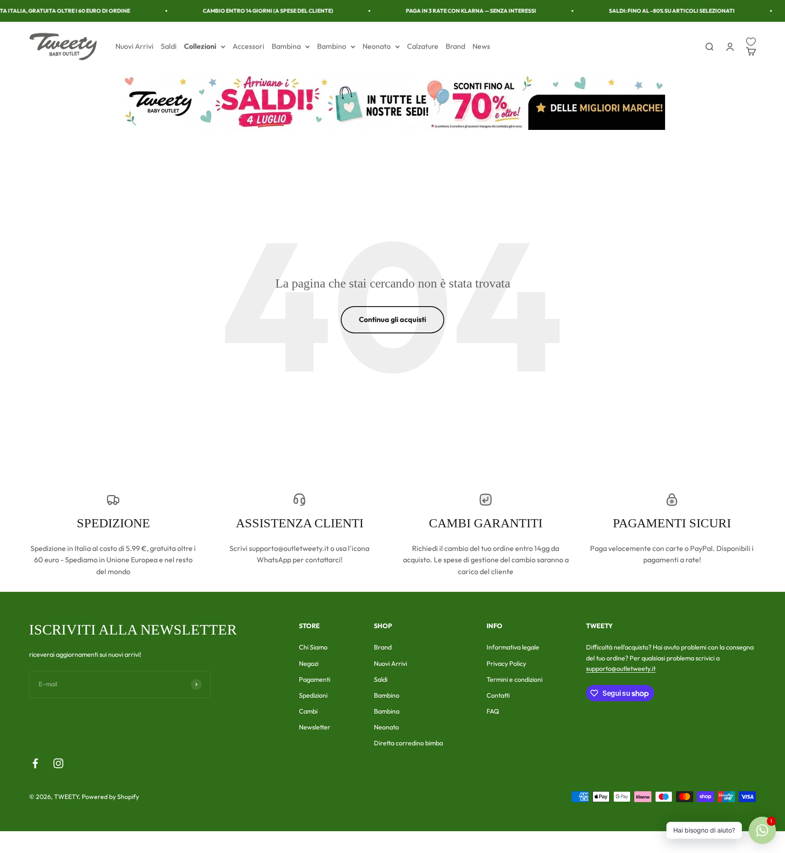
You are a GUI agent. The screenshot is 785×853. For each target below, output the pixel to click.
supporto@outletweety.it (621, 669)
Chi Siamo (313, 647)
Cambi (308, 711)
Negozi (308, 664)
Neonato (377, 46)
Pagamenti (314, 679)
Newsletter (314, 727)
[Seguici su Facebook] (35, 763)
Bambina (286, 46)
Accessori (248, 46)
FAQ (493, 711)
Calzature (422, 46)
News (481, 46)
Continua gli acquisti (392, 319)
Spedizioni (313, 695)
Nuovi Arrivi (134, 46)
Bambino (331, 46)
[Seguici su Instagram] (58, 763)
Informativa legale (513, 647)
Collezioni (200, 46)
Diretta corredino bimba (408, 743)
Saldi (169, 46)
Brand (455, 46)
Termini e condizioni (514, 679)
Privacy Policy (506, 664)
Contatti (498, 695)
